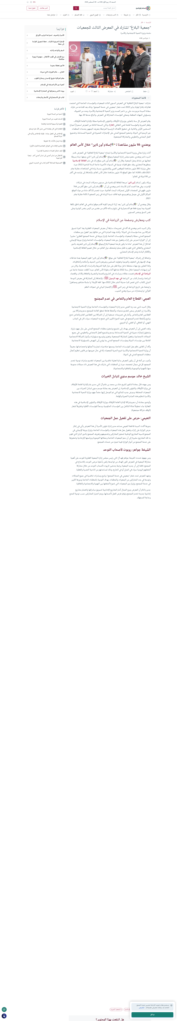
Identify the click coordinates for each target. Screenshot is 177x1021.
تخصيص (141, 1007)
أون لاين (131, 182)
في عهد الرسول (115, 278)
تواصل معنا (51, 15)
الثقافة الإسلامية (79, 161)
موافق (152, 1014)
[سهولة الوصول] (31, 2)
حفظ (145, 91)
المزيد (65, 15)
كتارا (112, 125)
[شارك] (4, 1009)
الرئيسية (145, 15)
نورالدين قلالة (143, 38)
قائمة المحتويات (139, 98)
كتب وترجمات (111, 15)
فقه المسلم (78, 15)
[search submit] (76, 8)
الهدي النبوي (94, 15)
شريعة (126, 15)
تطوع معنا (32, 8)
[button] (92, 91)
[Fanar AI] (4, 1016)
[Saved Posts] (27, 2)
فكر (137, 15)
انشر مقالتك (44, 8)
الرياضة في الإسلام (142, 274)
